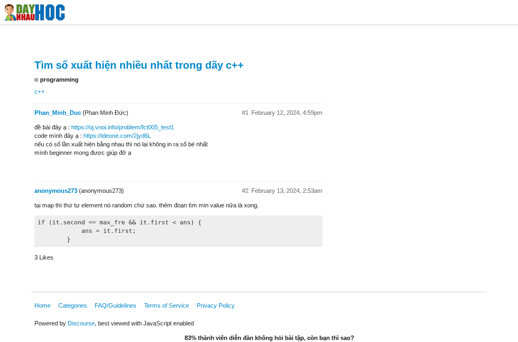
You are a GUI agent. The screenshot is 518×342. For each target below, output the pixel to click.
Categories (72, 305)
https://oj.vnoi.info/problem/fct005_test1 (122, 127)
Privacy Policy (216, 305)
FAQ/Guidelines (115, 305)
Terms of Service (166, 305)
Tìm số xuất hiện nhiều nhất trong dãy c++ (139, 65)
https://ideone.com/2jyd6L (117, 135)
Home (42, 305)
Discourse (81, 323)
